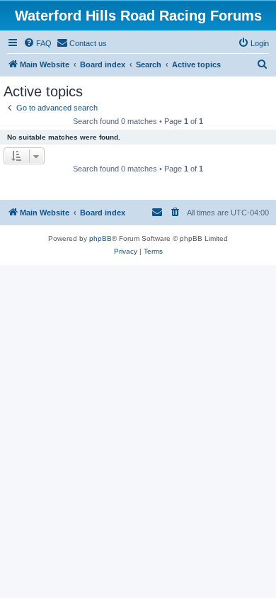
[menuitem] (37, 43)
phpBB (100, 238)
